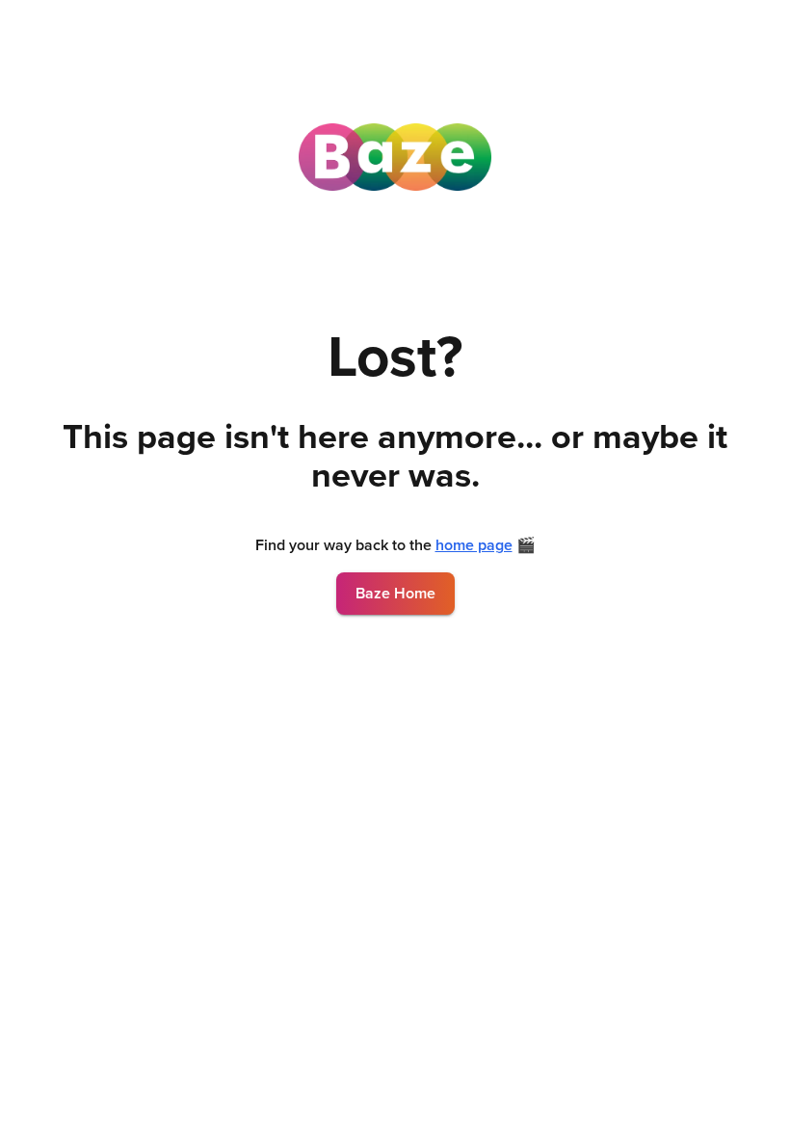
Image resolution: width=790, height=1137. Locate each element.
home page (474, 545)
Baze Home (395, 593)
